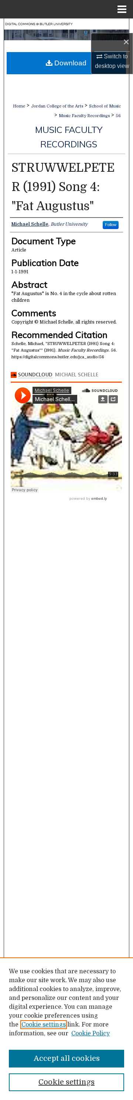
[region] (66, 1028)
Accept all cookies (67, 1058)
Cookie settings (43, 1024)
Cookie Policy (90, 1033)
